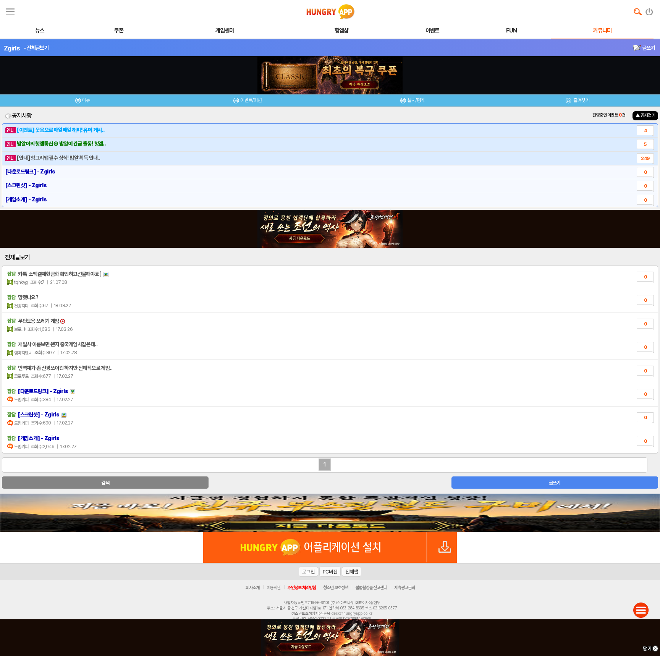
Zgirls (12, 48)
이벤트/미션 (250, 100)
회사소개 (252, 587)
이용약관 (273, 587)
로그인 (308, 572)
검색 (105, 483)
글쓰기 (648, 48)
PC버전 (330, 572)
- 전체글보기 (36, 48)
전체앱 (351, 572)
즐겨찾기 (581, 100)
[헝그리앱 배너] (330, 513)
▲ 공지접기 (645, 115)
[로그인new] (649, 10)
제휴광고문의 (404, 587)
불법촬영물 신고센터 (371, 587)
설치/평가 (415, 100)
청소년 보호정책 (335, 587)
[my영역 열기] (10, 10)
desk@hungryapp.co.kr (352, 613)
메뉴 (86, 100)
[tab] (82, 101)
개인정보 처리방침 (302, 587)
